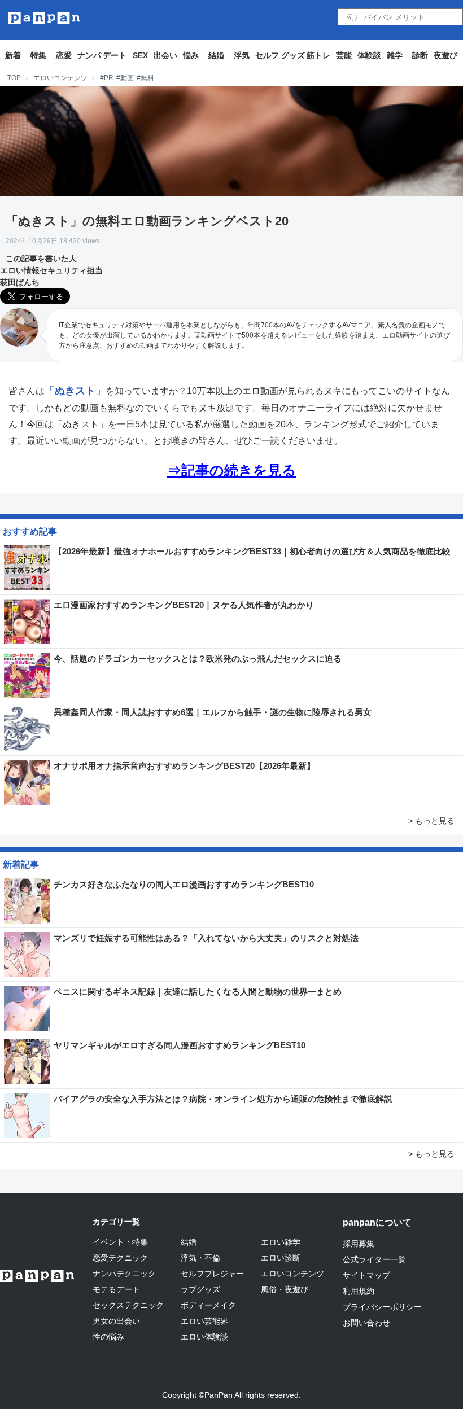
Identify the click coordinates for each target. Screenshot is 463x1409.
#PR (106, 78)
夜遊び (445, 55)
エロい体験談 (204, 1336)
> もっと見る (431, 820)
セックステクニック (128, 1305)
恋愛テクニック (120, 1257)
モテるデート (116, 1289)
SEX (140, 55)
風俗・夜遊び (284, 1289)
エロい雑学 (280, 1241)
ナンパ (89, 55)
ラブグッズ (200, 1289)
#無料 (145, 78)
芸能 (344, 55)
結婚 (216, 55)
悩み (191, 55)
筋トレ (318, 55)
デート (114, 55)
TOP (14, 78)
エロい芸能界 (204, 1320)
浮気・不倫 (200, 1257)
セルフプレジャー (212, 1273)
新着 (13, 55)
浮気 (242, 55)
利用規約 (358, 1291)
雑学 (395, 55)
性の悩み (108, 1336)
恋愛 (64, 55)
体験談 (369, 55)
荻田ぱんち (20, 282)
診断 (420, 55)
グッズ (293, 55)
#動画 (125, 78)
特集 (38, 55)
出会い (165, 55)
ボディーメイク (208, 1305)
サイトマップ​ (366, 1275)
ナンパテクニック (124, 1273)
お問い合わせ (366, 1322)
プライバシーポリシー (382, 1306)
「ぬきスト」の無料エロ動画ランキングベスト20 (147, 221)
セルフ (267, 55)
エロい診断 (280, 1257)
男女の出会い (116, 1320)
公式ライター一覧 (374, 1259)
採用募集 (358, 1243)
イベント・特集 (120, 1241)
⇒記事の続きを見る (231, 470)
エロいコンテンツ (60, 78)
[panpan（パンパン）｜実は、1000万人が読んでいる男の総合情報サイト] (44, 18)
